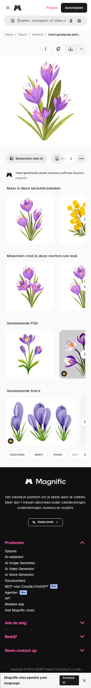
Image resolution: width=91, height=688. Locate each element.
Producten (14, 542)
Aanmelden (74, 8)
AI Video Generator (19, 569)
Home (9, 35)
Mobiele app (14, 604)
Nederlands (45, 522)
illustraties (17, 455)
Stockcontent (15, 580)
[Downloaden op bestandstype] (81, 49)
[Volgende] (71, 158)
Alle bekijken (50, 188)
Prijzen (52, 8)
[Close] (84, 680)
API (7, 598)
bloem (39, 455)
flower (57, 455)
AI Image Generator (20, 563)
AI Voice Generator (19, 574)
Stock (22, 35)
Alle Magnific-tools (19, 610)
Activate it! (68, 680)
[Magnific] (45, 482)
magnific (21, 178)
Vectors (37, 35)
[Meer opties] (45, 49)
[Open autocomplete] (10, 21)
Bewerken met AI (29, 158)
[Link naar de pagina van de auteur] (9, 176)
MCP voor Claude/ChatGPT (31, 586)
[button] (45, 522)
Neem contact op (21, 650)
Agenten (15, 592)
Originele (32, 65)
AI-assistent (14, 557)
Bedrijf (11, 636)
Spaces (11, 551)
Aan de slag (15, 622)
